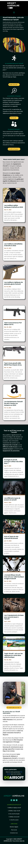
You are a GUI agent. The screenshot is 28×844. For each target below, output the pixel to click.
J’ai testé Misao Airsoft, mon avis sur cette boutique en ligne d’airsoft (14, 576)
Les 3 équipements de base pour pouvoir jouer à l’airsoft (14, 617)
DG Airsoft (13, 118)
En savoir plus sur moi (13, 707)
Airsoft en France (13, 149)
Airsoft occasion (15, 820)
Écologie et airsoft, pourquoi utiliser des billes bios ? (13, 461)
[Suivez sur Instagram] (17, 800)
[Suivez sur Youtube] (14, 800)
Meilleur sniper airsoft (14, 810)
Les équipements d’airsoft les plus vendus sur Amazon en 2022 (13, 403)
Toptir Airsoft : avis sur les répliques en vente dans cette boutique (13, 655)
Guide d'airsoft (13, 84)
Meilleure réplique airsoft (14, 807)
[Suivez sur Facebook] (11, 800)
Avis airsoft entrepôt (14, 813)
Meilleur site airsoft (14, 816)
